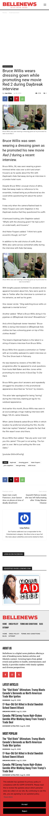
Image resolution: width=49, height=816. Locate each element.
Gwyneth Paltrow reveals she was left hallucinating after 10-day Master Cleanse (35, 499)
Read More (8, 797)
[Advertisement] (24, 39)
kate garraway (20, 465)
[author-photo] (24, 524)
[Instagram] (12, 674)
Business (6, 700)
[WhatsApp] (22, 98)
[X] (10, 98)
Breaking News (9, 711)
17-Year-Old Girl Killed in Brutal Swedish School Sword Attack (23, 706)
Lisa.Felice (8, 93)
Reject (24, 811)
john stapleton (8, 465)
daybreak (13, 462)
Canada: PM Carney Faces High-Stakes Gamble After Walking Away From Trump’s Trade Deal (24, 719)
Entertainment (14, 13)
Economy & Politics (11, 726)
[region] (24, 796)
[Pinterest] (16, 98)
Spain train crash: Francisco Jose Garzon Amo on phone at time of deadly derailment (13, 499)
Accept (24, 804)
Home (5, 13)
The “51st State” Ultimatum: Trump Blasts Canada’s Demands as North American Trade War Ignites (24, 693)
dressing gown (23, 462)
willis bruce (31, 465)
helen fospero (35, 462)
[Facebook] (5, 98)
